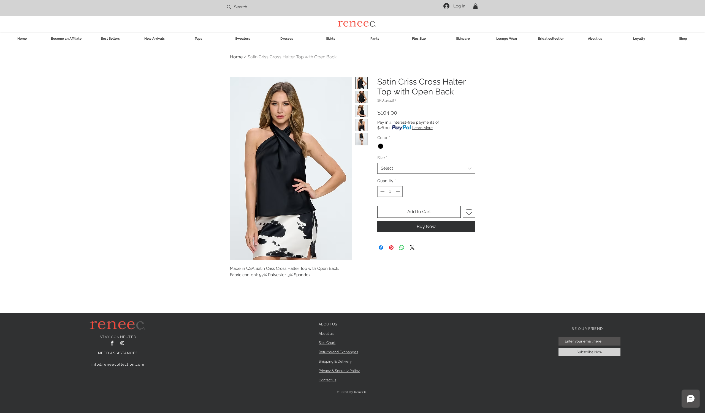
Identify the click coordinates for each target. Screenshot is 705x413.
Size (382, 157)
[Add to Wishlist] (469, 212)
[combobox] (426, 168)
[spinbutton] (390, 191)
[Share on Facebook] (381, 247)
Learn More (422, 128)
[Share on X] (412, 247)
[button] (475, 6)
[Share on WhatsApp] (401, 247)
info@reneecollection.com (117, 364)
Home (236, 56)
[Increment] (398, 191)
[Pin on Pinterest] (391, 247)
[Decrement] (382, 191)
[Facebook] (112, 343)
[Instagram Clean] (122, 343)
